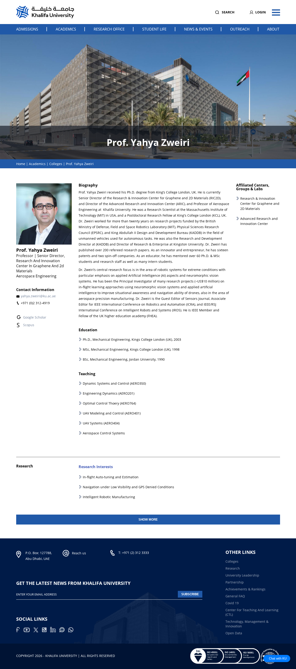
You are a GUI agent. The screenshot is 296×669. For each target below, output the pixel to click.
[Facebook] (19, 631)
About (273, 29)
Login (260, 12)
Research (232, 568)
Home (20, 164)
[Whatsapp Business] (72, 631)
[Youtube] (28, 631)
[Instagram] (46, 631)
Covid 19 (232, 603)
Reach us (79, 553)
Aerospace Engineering (36, 276)
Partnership (234, 582)
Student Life (154, 29)
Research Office (109, 29)
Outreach (240, 29)
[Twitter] (38, 631)
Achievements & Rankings (245, 589)
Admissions (27, 29)
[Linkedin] (54, 631)
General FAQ (235, 596)
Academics (66, 29)
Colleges (55, 164)
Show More (148, 519)
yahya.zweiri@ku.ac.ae (38, 296)
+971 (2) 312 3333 (135, 552)
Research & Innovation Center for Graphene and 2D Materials (259, 203)
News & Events (198, 29)
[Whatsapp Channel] (63, 631)
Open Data (233, 633)
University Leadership (242, 575)
